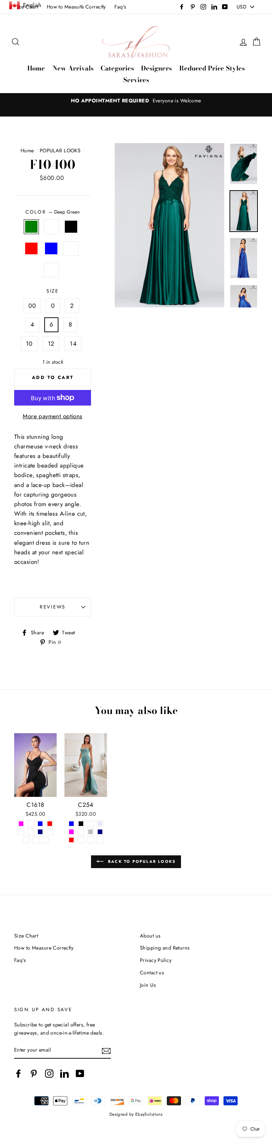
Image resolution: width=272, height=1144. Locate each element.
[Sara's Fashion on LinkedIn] (64, 1073)
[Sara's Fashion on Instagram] (49, 1073)
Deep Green (31, 226)
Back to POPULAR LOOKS (141, 861)
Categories (117, 68)
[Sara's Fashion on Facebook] (18, 1073)
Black (71, 226)
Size (52, 290)
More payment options (53, 416)
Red (31, 248)
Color (53, 211)
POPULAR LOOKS (60, 150)
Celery (71, 248)
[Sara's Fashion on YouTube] (80, 1073)
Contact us (152, 972)
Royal (51, 226)
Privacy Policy (155, 960)
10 (29, 343)
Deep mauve (51, 270)
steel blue (51, 248)
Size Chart (26, 935)
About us (150, 935)
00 (32, 305)
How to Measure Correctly (43, 947)
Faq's (120, 6)
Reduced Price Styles (212, 68)
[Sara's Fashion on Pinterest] (33, 1073)
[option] (136, 101)
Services (136, 80)
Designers (156, 68)
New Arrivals (73, 68)
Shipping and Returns (165, 947)
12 (51, 343)
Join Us (148, 985)
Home (36, 68)
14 (73, 343)
